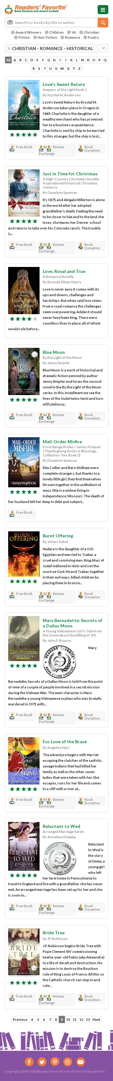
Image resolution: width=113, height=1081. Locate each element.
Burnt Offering (58, 535)
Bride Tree (54, 932)
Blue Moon (54, 352)
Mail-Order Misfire (62, 441)
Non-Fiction (47, 37)
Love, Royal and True (64, 271)
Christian (91, 32)
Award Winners (28, 32)
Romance (72, 37)
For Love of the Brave (65, 741)
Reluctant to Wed (61, 826)
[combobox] (56, 22)
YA (74, 32)
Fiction (24, 37)
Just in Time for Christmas (70, 173)
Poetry (93, 37)
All (8, 60)
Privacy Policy (82, 1071)
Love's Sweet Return (64, 84)
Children (56, 32)
